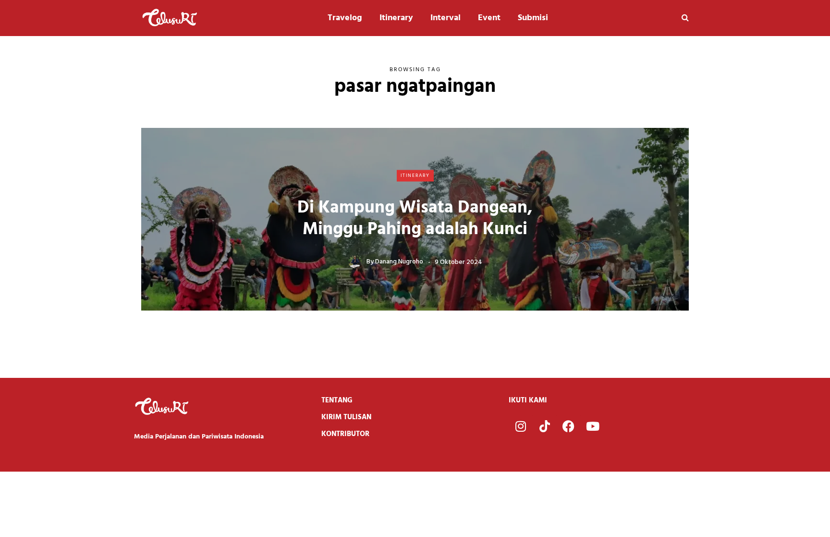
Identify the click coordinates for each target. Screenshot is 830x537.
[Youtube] (593, 426)
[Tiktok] (545, 426)
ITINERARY (415, 175)
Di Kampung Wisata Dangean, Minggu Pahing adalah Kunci (415, 218)
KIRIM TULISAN (346, 417)
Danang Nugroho (399, 261)
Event (489, 18)
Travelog (345, 18)
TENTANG (337, 400)
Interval (445, 18)
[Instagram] (521, 426)
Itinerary (396, 18)
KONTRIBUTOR (345, 434)
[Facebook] (569, 426)
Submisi (533, 18)
